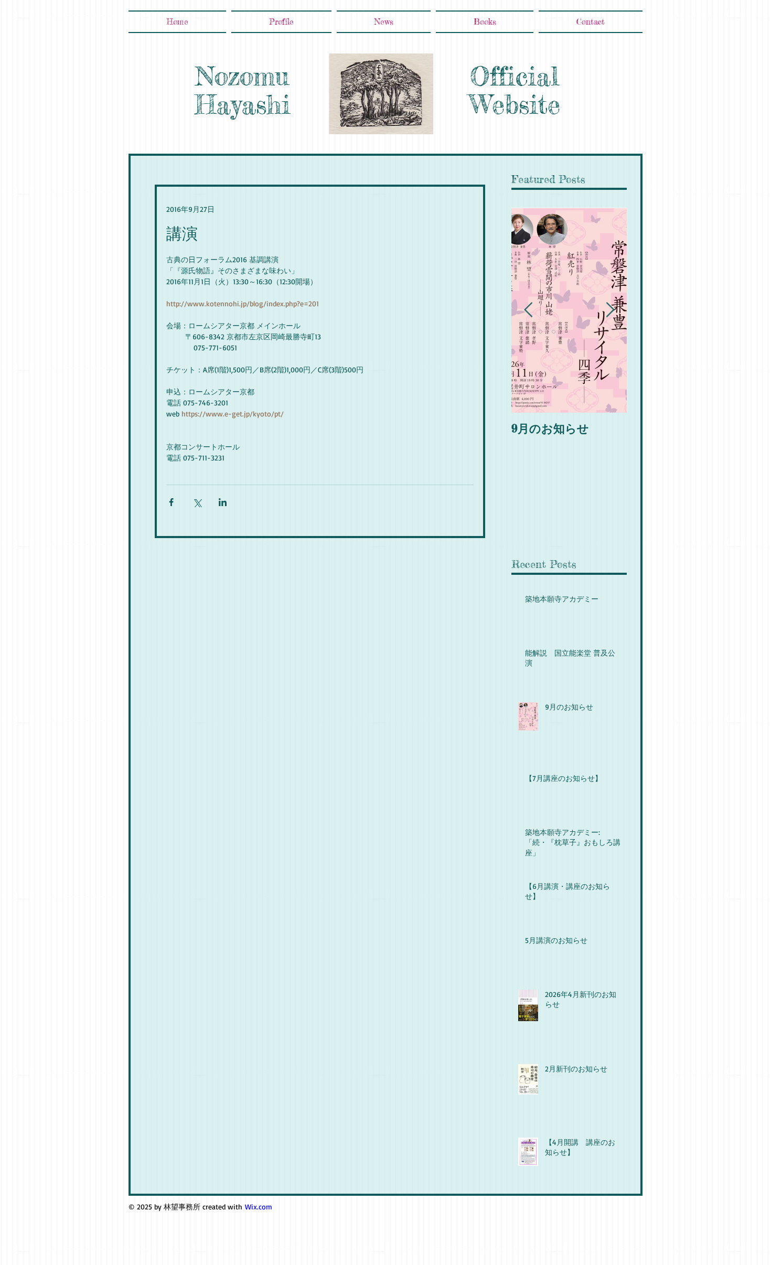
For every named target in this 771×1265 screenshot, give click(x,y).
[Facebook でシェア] (171, 502)
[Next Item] (610, 310)
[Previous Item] (528, 310)
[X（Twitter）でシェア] (197, 502)
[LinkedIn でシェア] (223, 502)
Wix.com (258, 1206)
